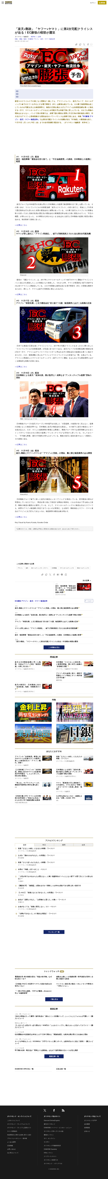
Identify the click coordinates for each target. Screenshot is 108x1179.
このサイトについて (13, 1120)
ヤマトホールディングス (67, 568)
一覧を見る (54, 999)
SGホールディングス (83, 568)
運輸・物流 (22, 39)
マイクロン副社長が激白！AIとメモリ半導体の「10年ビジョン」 (74, 985)
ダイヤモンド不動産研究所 (52, 1145)
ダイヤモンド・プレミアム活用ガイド (19, 1128)
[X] (45, 1111)
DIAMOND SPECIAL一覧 (24, 1069)
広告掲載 (10, 1145)
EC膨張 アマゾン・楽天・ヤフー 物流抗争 (41, 39)
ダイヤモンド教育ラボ (51, 1160)
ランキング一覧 (54, 932)
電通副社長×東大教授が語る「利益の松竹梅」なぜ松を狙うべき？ (33, 977)
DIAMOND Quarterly (50, 1149)
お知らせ (87, 1131)
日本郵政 (54, 568)
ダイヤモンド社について (92, 1116)
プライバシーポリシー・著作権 (17, 1138)
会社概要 (87, 1124)
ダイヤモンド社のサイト (52, 1116)
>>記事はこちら (21, 225)
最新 (24, 845)
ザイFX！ (47, 1142)
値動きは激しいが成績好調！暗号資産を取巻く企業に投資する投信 (74, 977)
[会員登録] (102, 2)
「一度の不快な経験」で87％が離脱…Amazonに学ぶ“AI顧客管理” (33, 992)
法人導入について (13, 1153)
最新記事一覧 (54, 1056)
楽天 (27, 568)
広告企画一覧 (61, 1069)
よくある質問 (11, 1142)
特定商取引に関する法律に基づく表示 (19, 1135)
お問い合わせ (11, 1149)
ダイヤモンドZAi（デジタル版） (54, 1131)
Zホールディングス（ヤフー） (40, 568)
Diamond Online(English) (52, 1120)
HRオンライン (48, 1153)
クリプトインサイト (50, 1156)
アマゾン (20, 568)
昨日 (44, 845)
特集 (16, 39)
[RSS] (63, 1111)
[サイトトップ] (8, 2)
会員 (83, 845)
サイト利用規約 (12, 1131)
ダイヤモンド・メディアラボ (53, 1163)
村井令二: (36, 36)
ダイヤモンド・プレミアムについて (18, 1124)
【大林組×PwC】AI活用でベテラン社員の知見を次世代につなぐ (33, 985)
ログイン (93, 2)
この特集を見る (54, 647)
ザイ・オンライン (49, 1138)
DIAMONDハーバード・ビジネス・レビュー (58, 1128)
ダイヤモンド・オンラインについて (19, 1116)
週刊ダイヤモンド (49, 1124)
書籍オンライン (49, 1135)
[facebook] (54, 1111)
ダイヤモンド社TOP (90, 1120)
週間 (63, 845)
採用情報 (87, 1128)
